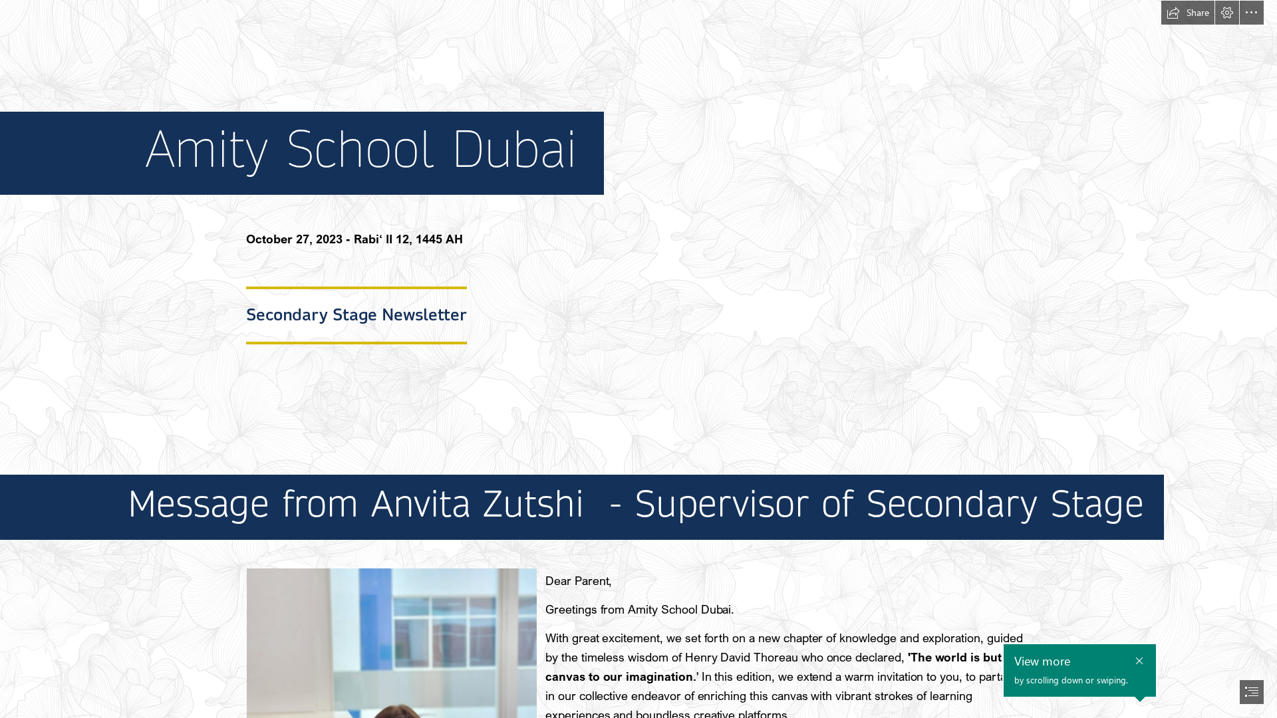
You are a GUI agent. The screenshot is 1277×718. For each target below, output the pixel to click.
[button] (1187, 13)
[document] (638, 359)
